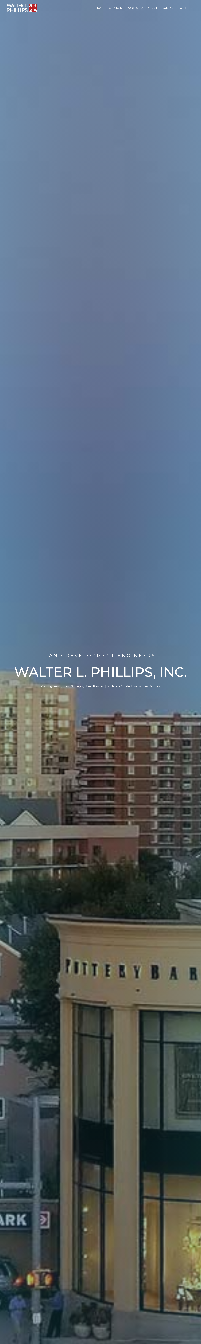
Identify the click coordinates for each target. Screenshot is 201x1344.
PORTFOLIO (135, 7)
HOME (100, 7)
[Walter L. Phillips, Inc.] (22, 7)
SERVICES (115, 7)
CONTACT (168, 7)
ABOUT (152, 7)
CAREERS (186, 7)
